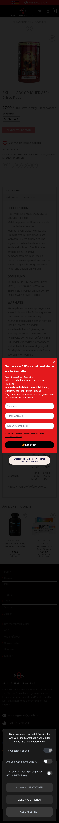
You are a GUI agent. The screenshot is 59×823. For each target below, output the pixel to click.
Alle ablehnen (29, 811)
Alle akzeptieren (29, 799)
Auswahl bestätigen (29, 787)
